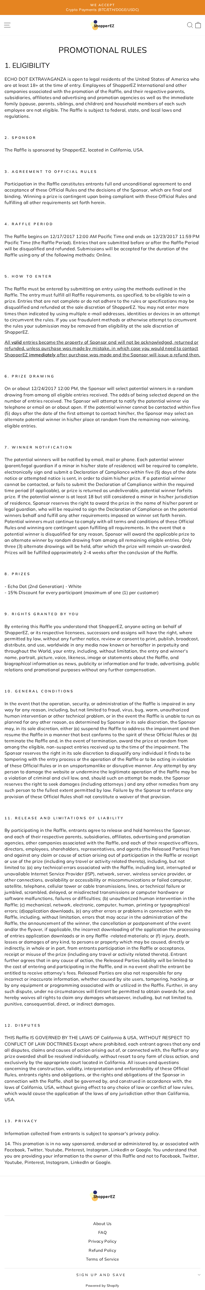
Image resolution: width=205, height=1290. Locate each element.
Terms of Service (102, 1259)
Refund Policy (102, 1250)
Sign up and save (101, 1275)
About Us (102, 1223)
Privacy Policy (102, 1241)
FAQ (102, 1232)
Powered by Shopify (102, 1285)
